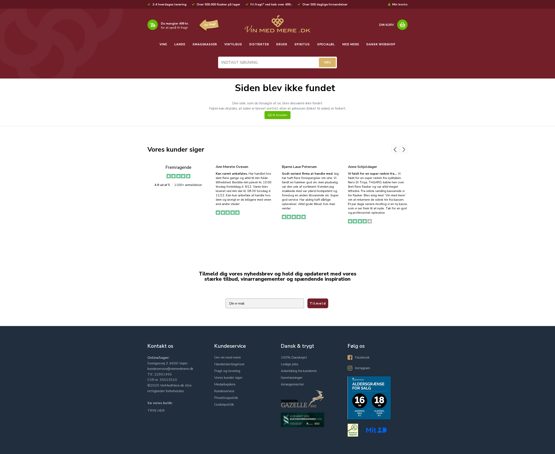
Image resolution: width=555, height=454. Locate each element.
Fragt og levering (227, 371)
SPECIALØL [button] (326, 44)
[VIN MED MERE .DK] (277, 24)
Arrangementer (292, 384)
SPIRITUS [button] (302, 44)
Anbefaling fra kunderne (299, 371)
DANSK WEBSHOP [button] (380, 44)
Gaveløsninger (291, 377)
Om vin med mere (227, 357)
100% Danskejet (294, 357)
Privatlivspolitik (226, 397)
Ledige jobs (289, 364)
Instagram (362, 368)
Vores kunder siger (228, 377)
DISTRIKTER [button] (259, 44)
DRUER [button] (281, 44)
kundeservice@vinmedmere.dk (170, 368)
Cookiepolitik (224, 404)
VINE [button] (163, 44)
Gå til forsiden (277, 115)
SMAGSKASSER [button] (205, 44)
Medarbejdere (224, 384)
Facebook (362, 357)
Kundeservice (224, 391)
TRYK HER (156, 410)
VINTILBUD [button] (233, 44)
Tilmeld (318, 303)
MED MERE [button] (350, 44)
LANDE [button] (179, 44)
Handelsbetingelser (229, 364)
